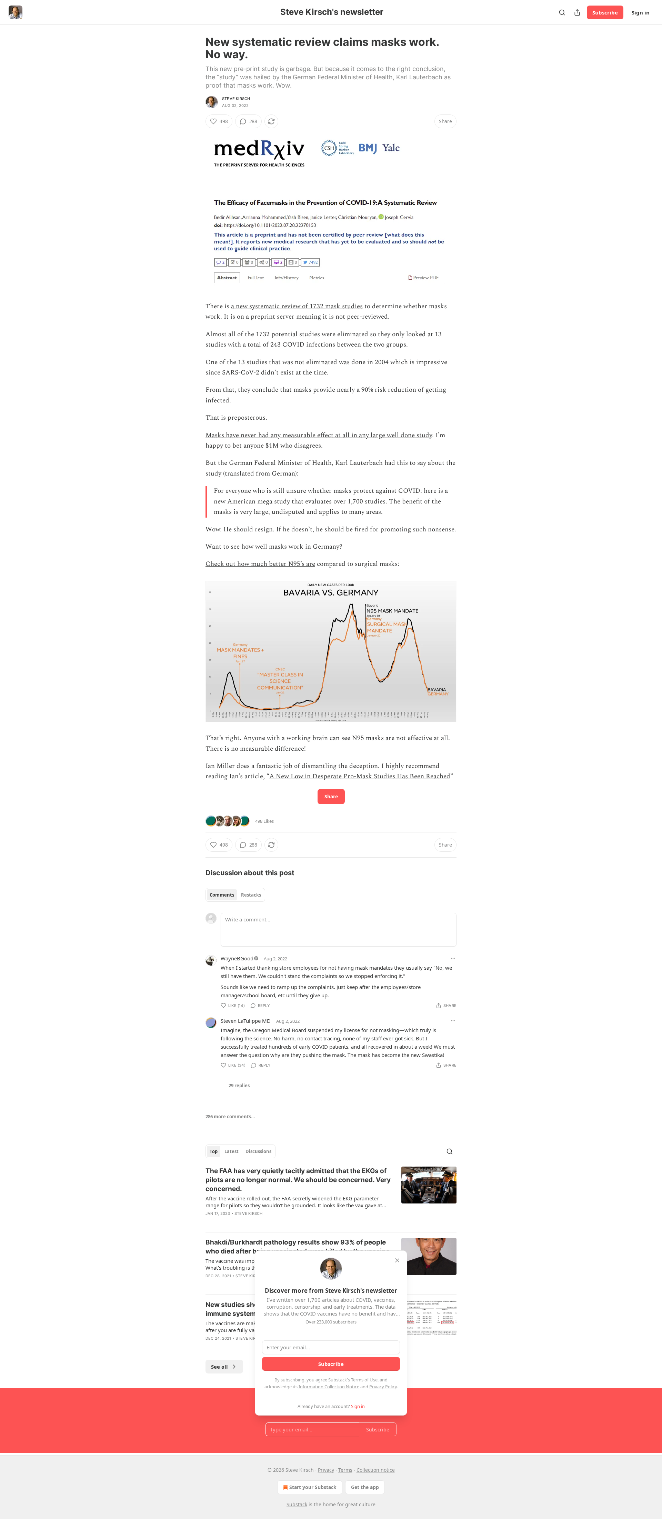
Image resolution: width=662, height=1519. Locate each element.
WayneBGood (237, 958)
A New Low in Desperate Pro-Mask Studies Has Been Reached (359, 776)
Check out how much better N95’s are (260, 564)
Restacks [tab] (251, 895)
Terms (345, 1470)
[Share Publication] (577, 12)
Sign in (641, 12)
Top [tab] (214, 1151)
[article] (331, 1196)
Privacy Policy (383, 1386)
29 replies (239, 1085)
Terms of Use (364, 1380)
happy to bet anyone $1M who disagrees (263, 446)
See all (219, 1366)
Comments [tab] (222, 895)
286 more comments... (230, 1116)
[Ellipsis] (453, 958)
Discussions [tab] (258, 1151)
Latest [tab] (231, 1151)
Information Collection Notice (329, 1386)
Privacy (326, 1470)
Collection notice (376, 1470)
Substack (297, 1504)
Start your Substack (313, 1487)
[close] (397, 1260)
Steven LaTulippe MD (246, 1020)
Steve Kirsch (236, 98)
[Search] (562, 12)
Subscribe (605, 12)
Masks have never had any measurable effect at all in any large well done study (318, 435)
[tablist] (235, 895)
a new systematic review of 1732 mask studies (297, 306)
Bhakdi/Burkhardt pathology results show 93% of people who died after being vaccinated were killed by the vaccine (297, 1246)
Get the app (365, 1487)
